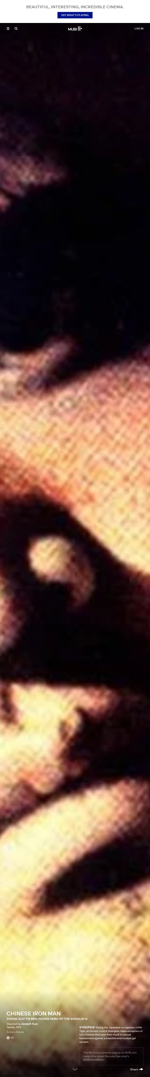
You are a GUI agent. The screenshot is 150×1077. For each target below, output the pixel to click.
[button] (8, 28)
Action (11, 1032)
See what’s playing (75, 15)
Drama (20, 1032)
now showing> (93, 1059)
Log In (139, 28)
